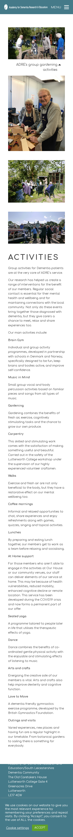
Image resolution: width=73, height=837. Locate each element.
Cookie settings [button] (17, 828)
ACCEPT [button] (39, 827)
